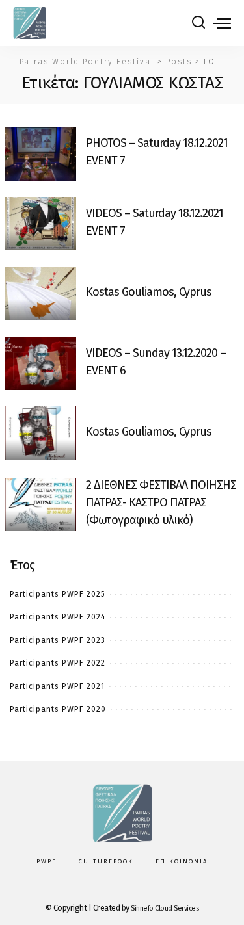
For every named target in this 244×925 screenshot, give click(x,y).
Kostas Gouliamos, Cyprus (148, 292)
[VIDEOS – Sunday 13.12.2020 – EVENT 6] (40, 364)
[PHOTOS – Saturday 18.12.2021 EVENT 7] (40, 154)
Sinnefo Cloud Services (164, 908)
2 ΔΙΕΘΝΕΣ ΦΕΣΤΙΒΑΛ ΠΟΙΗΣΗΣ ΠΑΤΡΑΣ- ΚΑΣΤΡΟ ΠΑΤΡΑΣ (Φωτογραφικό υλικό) (161, 502)
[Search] (198, 22)
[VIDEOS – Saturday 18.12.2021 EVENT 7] (40, 224)
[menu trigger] (222, 22)
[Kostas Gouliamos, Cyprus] (40, 293)
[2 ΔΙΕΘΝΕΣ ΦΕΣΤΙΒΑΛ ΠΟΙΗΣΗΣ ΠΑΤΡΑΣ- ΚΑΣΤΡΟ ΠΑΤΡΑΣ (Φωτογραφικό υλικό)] (40, 505)
